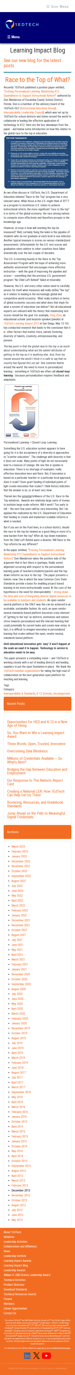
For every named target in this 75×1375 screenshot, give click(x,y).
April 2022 (17, 900)
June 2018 (17, 1067)
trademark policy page (61, 1348)
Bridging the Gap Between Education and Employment (37, 771)
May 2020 (17, 1003)
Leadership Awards (14, 1270)
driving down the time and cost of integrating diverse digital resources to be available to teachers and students (37, 596)
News (7, 1251)
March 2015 (18, 1131)
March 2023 (18, 846)
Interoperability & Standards (19, 693)
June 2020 (17, 999)
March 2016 (18, 1107)
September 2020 (21, 984)
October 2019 (19, 1033)
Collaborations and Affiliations (20, 1246)
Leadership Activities (15, 1241)
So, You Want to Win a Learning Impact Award (35, 735)
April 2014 (17, 1156)
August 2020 (18, 989)
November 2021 (20, 925)
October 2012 (19, 1200)
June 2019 (17, 1048)
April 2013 (17, 1176)
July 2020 (17, 994)
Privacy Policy (61, 1368)
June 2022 (17, 891)
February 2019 (19, 1062)
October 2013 (19, 1161)
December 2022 (20, 861)
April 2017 (17, 1082)
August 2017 (18, 1072)
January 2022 (19, 915)
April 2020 (17, 1008)
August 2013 (18, 1171)
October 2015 (19, 1121)
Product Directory (14, 1284)
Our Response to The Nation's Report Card (35, 782)
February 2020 (19, 1018)
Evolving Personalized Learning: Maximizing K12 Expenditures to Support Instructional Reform (34, 554)
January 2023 (19, 856)
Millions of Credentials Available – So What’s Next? (34, 760)
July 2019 (17, 1043)
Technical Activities (15, 1280)
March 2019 (18, 1057)
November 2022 (20, 866)
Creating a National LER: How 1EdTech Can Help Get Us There (35, 793)
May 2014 (17, 1151)
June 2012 (17, 1215)
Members (9, 1303)
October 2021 (19, 930)
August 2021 (18, 935)
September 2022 (21, 876)
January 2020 (19, 1023)
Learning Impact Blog (16, 1265)
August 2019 (18, 1038)
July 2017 (17, 1077)
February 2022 (19, 910)
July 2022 (17, 886)
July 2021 (17, 940)
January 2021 (19, 969)
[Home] (21, 23)
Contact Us (10, 1313)
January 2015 (19, 1141)
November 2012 (20, 1195)
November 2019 (20, 1028)
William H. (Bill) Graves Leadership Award (27, 1275)
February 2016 (19, 1112)
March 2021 (18, 959)
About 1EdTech (12, 1232)
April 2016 (17, 1102)
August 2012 (18, 1205)
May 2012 (17, 1220)
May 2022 (17, 895)
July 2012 (17, 1210)
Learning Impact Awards (17, 1260)
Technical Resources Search (20, 1294)
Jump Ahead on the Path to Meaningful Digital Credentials (36, 815)
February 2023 (19, 851)
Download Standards (15, 1289)
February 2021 (19, 964)
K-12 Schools (44, 693)
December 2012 (20, 1190)
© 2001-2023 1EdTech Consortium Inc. (24, 1368)
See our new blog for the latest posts (32, 63)
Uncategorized (61, 693)
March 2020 (18, 1013)
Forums (8, 1299)
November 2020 (20, 974)
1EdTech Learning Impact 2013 (21, 323)
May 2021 (17, 950)
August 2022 (18, 881)
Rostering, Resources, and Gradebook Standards (35, 804)
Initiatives (9, 1237)
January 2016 (19, 1116)
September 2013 (21, 1166)
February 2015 (19, 1136)
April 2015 (17, 1126)
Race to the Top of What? (37, 80)
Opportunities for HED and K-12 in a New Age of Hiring (37, 724)
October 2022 (19, 871)
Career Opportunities (15, 1308)
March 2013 (18, 1180)
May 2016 (17, 1097)
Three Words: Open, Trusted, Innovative (36, 744)
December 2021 (20, 920)
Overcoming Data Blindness (27, 751)
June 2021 (17, 945)
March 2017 (18, 1087)
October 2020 (19, 979)
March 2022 (18, 905)
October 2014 (19, 1146)
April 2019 (17, 1053)
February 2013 (19, 1185)
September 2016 (21, 1092)
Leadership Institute (15, 1256)
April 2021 (17, 954)
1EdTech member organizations (22, 671)
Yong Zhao (56, 315)
